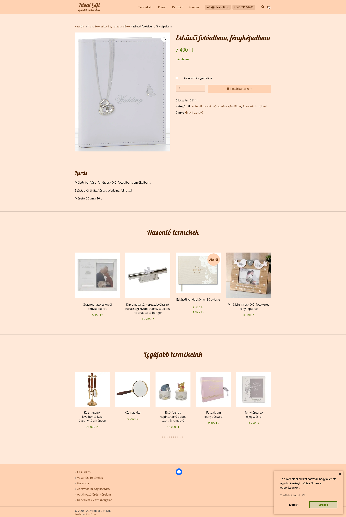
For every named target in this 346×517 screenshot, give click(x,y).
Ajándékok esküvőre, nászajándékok (109, 26)
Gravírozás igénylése (198, 78)
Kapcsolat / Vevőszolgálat (94, 500)
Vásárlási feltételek (90, 478)
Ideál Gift (89, 5)
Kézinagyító (133, 412)
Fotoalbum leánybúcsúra (213, 414)
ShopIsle (79, 514)
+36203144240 (244, 7)
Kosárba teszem (241, 89)
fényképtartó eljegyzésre (254, 414)
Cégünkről (84, 472)
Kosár (162, 7)
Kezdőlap (80, 26)
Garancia (83, 483)
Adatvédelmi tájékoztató (93, 489)
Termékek (145, 7)
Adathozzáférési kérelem (94, 494)
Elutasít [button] (293, 504)
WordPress (90, 514)
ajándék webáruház (89, 10)
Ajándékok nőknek (255, 106)
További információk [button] (293, 495)
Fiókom (194, 7)
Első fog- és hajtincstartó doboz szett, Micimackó (173, 416)
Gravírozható (194, 112)
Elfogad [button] (323, 504)
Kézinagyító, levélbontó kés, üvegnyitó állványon (92, 416)
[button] (164, 38)
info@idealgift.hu (217, 7)
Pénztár (177, 7)
